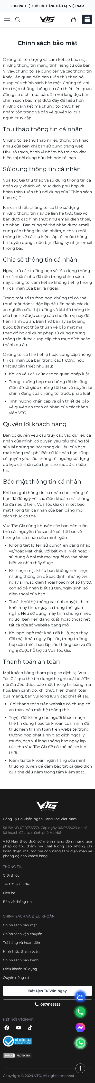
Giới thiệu (11, 875)
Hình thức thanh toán (21, 951)
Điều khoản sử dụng (20, 969)
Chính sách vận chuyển (22, 934)
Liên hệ (9, 893)
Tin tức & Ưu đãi (16, 884)
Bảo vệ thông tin (17, 901)
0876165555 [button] (50, 1004)
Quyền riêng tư (16, 977)
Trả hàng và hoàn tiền (21, 942)
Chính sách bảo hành (20, 960)
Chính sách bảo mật (20, 925)
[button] (73, 19)
